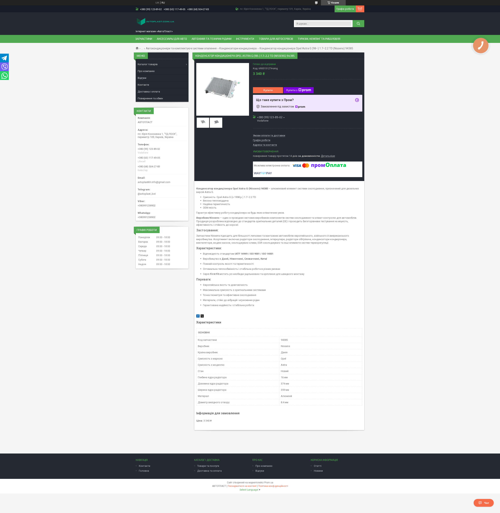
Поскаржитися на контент (242, 486)
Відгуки (142, 77)
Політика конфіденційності (273, 486)
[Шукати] (358, 23)
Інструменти (245, 38)
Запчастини (143, 38)
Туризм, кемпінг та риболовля (319, 38)
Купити (268, 90)
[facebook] (198, 316)
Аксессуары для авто (172, 38)
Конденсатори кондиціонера (238, 48)
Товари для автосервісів (276, 38)
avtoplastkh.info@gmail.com (154, 182)
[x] (202, 316)
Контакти (143, 84)
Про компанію (146, 71)
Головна (144, 470)
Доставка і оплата (149, 91)
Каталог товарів (148, 64)
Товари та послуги (208, 465)
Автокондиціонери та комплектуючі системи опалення (181, 48)
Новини (318, 470)
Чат (486, 502)
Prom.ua (268, 482)
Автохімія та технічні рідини (211, 38)
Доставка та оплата (209, 470)
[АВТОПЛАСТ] (155, 22)
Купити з (291, 90)
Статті (317, 465)
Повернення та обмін (150, 98)
